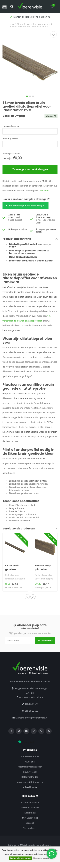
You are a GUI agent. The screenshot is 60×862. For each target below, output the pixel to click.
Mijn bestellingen (30, 807)
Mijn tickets (30, 812)
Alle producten (30, 828)
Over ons (30, 761)
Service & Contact (30, 756)
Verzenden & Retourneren (30, 782)
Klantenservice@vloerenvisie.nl (32, 717)
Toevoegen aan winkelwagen (30, 169)
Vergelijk (30, 822)
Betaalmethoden (30, 776)
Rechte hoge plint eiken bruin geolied (43, 569)
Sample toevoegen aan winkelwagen (25, 205)
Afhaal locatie (30, 787)
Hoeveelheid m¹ (10, 125)
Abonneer (46, 640)
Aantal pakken (10, 138)
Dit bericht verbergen (20, 858)
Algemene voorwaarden (30, 766)
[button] (27, 96)
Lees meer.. (44, 190)
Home (11, 24)
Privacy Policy (30, 771)
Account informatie (30, 802)
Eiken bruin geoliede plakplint (12, 569)
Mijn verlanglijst (30, 817)
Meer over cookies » (42, 858)
